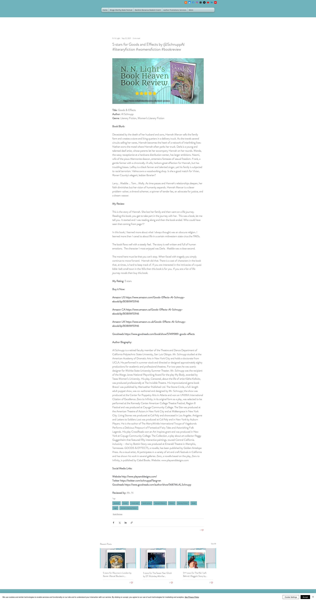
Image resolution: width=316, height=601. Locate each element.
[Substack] (186, 2)
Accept (305, 597)
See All (213, 543)
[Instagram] (197, 2)
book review (147, 503)
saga (115, 508)
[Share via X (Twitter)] (119, 522)
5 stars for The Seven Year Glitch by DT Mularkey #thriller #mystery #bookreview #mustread (158, 574)
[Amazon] (204, 2)
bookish (116, 503)
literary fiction (183, 503)
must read (134, 503)
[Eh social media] (215, 2)
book (193, 503)
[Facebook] (193, 2)
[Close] (313, 597)
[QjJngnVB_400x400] (189, 2)
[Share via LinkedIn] (125, 522)
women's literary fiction (129, 508)
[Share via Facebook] (113, 522)
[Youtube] (208, 2)
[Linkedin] (211, 2)
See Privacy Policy (192, 597)
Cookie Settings (291, 597)
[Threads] (200, 2)
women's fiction (160, 503)
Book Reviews (117, 514)
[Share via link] (131, 522)
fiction (172, 503)
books (125, 503)
